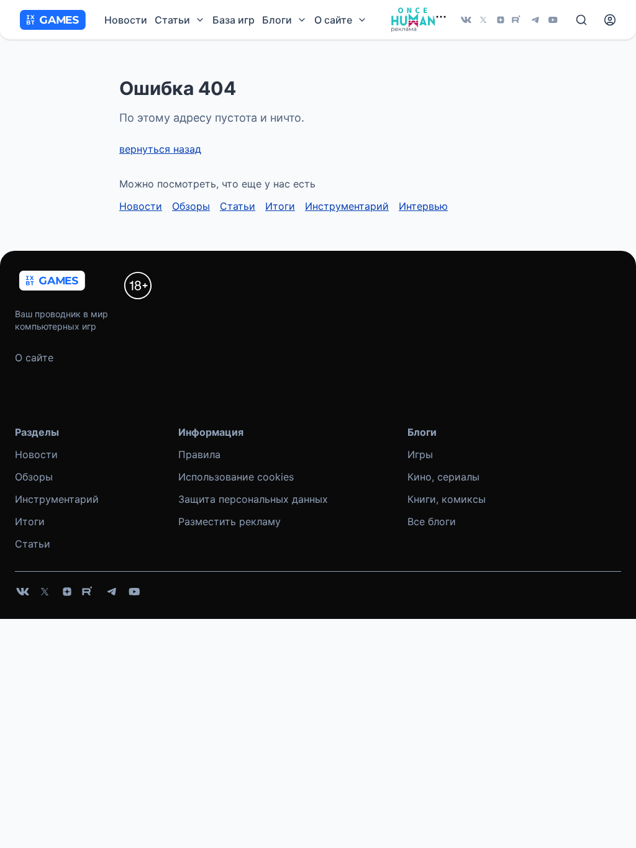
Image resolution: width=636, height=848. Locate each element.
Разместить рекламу (229, 521)
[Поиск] (581, 20)
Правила (199, 454)
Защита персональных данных (253, 499)
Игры (420, 454)
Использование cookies (236, 477)
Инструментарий (347, 206)
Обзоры (191, 206)
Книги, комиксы (446, 499)
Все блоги (431, 521)
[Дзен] (500, 20)
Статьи (237, 206)
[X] (483, 20)
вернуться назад (160, 149)
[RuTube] (518, 20)
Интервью (423, 206)
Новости (125, 20)
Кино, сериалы (443, 477)
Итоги (280, 206)
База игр (233, 20)
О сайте (34, 357)
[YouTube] (553, 20)
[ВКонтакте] (466, 20)
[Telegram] (535, 20)
